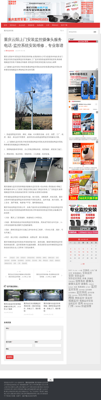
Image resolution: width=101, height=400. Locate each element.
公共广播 (93, 270)
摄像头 (44, 257)
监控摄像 (13, 260)
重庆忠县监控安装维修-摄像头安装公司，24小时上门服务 (13, 306)
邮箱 (36, 342)
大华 (47, 25)
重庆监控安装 (8, 31)
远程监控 (72, 303)
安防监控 (23, 257)
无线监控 (91, 284)
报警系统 (38, 257)
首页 (5, 25)
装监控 (51, 260)
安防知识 (13, 25)
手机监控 (71, 281)
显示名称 (9, 342)
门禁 (19, 263)
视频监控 (57, 260)
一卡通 (80, 270)
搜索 (95, 32)
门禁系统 (77, 306)
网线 (90, 295)
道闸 (15, 263)
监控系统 (28, 260)
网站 (7, 349)
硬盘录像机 (75, 295)
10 (70, 252)
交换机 (86, 270)
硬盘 (69, 295)
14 (87, 252)
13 (83, 252)
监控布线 (82, 290)
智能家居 (31, 25)
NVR (70, 270)
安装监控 (12, 257)
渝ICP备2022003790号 (29, 396)
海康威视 (40, 25)
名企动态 (22, 25)
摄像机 (84, 284)
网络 (40, 260)
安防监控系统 (30, 257)
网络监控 (45, 260)
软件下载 (64, 25)
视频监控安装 (8, 263)
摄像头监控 (51, 257)
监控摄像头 (21, 260)
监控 (57, 257)
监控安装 (7, 260)
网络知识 (55, 25)
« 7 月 (83, 264)
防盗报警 (24, 263)
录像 (84, 278)
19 (79, 255)
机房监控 (70, 287)
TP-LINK (74, 270)
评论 (8, 328)
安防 (17, 257)
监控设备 (91, 293)
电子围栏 (88, 287)
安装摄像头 (77, 273)
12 (79, 252)
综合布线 (34, 260)
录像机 (90, 278)
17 (70, 255)
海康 (75, 287)
